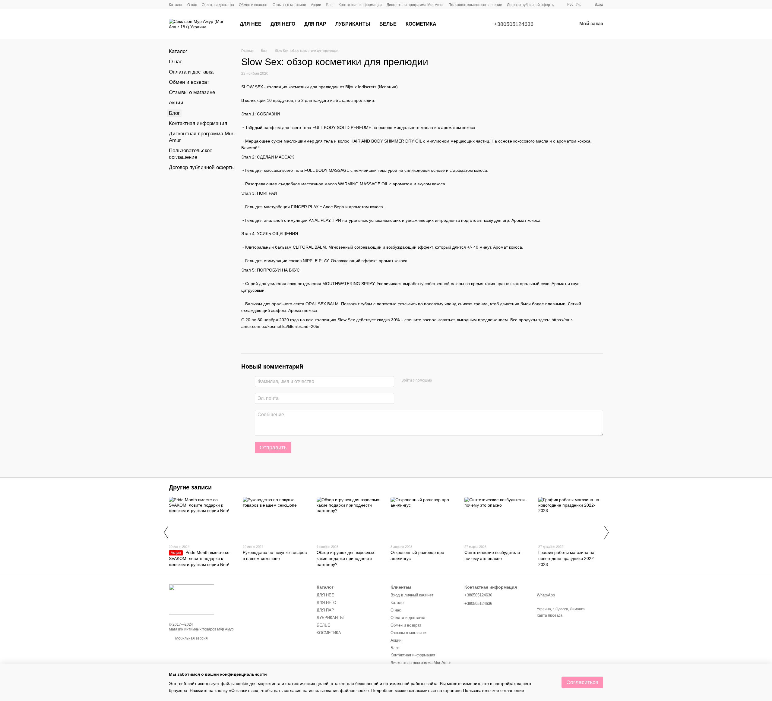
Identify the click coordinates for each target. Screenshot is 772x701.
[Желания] (556, 24)
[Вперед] (606, 532)
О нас (192, 5)
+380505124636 (513, 24)
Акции (316, 5)
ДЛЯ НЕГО (283, 24)
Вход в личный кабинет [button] (412, 595)
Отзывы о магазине (289, 5)
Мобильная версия (191, 638)
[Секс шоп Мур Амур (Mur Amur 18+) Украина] (191, 599)
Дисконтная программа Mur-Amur (415, 5)
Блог (330, 5)
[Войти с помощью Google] (438, 380)
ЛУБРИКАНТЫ (352, 24)
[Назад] (166, 532)
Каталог (175, 5)
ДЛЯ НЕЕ (250, 24)
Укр (578, 4)
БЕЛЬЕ (388, 24)
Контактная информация (360, 5)
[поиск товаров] (452, 24)
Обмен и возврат (253, 5)
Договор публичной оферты (531, 5)
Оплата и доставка (218, 5)
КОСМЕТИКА (421, 24)
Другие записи (190, 487)
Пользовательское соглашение (475, 5)
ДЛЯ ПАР (315, 24)
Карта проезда (549, 615)
